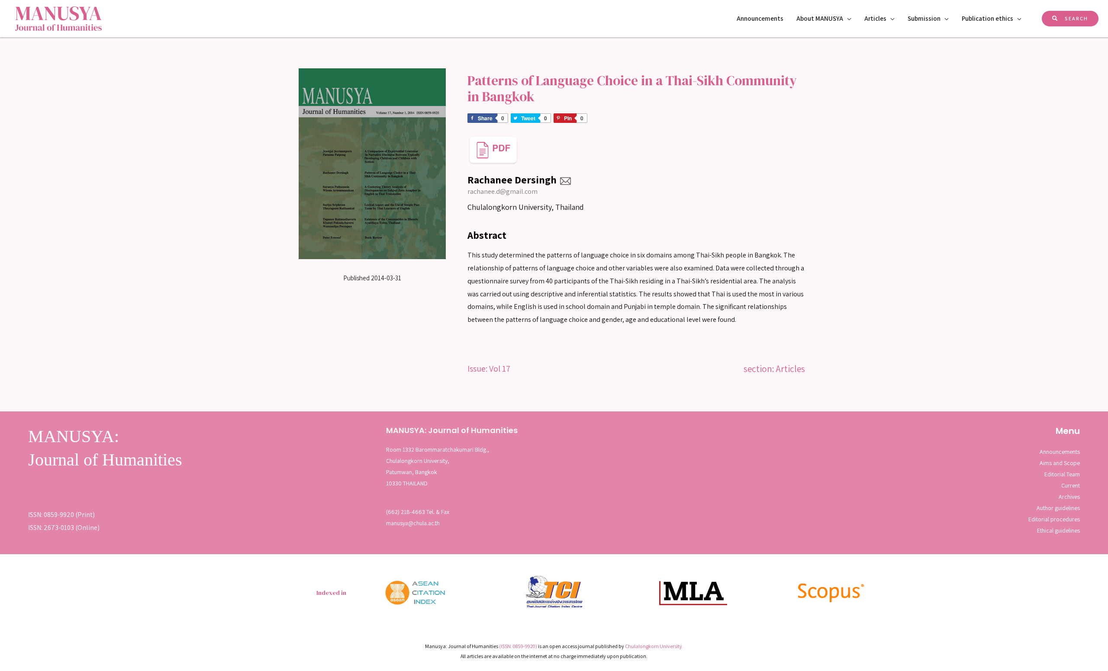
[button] (1070, 18)
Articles (875, 18)
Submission (924, 18)
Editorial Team (1062, 474)
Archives (1069, 497)
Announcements (760, 18)
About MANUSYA (819, 18)
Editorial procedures (1054, 519)
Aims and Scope (1060, 463)
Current (1070, 485)
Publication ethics (987, 18)
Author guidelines (1058, 508)
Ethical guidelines (1058, 530)
